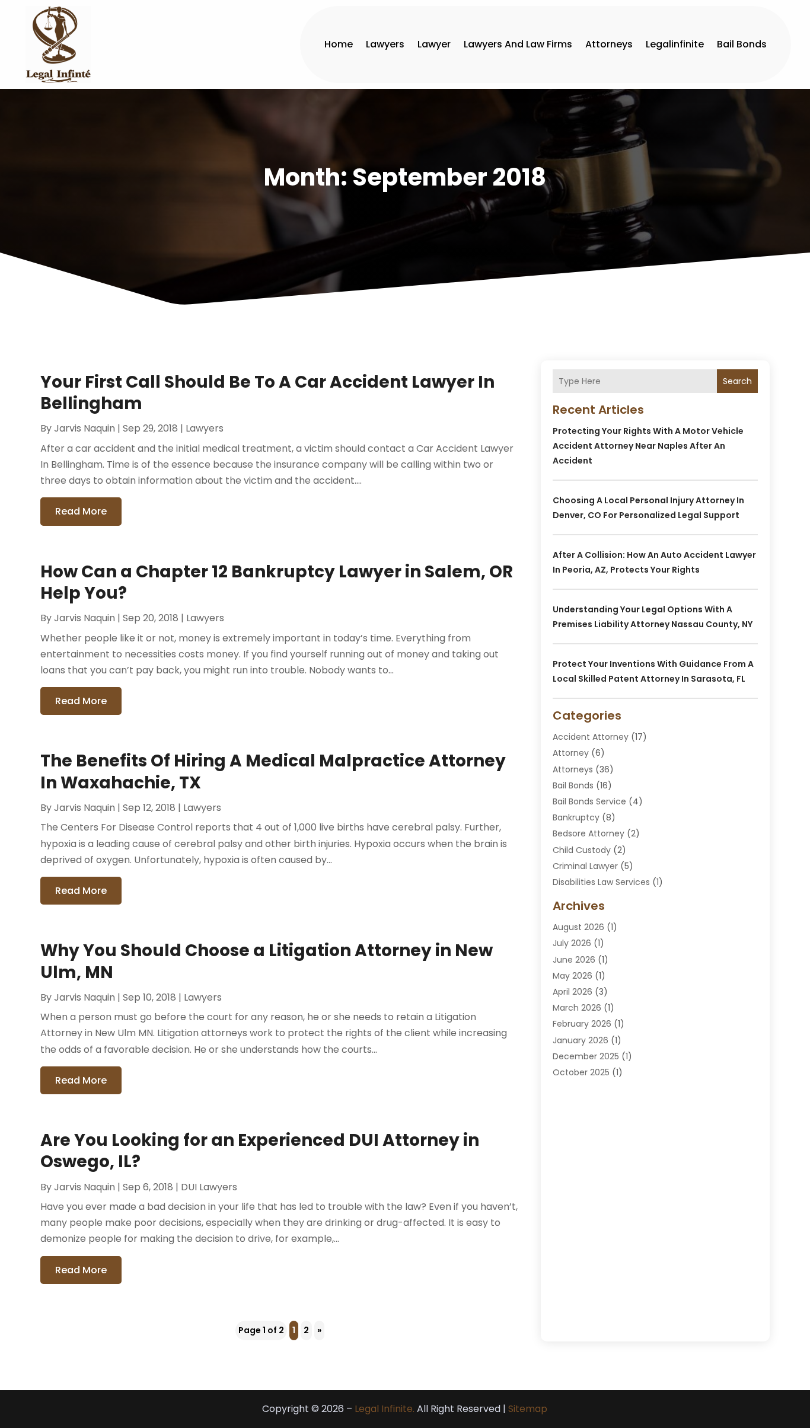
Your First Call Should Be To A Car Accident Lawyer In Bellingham (267, 392)
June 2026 (574, 960)
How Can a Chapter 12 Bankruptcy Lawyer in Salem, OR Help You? (276, 582)
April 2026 (572, 992)
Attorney (571, 753)
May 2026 (572, 976)
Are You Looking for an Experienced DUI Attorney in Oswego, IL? (259, 1151)
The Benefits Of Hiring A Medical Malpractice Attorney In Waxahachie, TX (273, 771)
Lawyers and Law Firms (518, 44)
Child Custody (582, 850)
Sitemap (527, 1409)
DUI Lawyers (209, 1187)
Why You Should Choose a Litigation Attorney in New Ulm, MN (266, 961)
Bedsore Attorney (588, 833)
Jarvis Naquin (84, 428)
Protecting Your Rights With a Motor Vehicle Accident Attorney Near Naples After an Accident (648, 446)
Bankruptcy (576, 817)
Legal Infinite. (384, 1409)
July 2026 (572, 943)
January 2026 (580, 1040)
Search (737, 381)
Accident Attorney (591, 737)
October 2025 (581, 1072)
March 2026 (577, 1008)
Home (338, 44)
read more (81, 511)
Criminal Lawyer (585, 866)
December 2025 (586, 1056)
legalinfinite (675, 44)
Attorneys (609, 44)
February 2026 (582, 1024)
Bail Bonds (742, 44)
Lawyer (434, 44)
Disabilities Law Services (601, 882)
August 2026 (578, 927)
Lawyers (385, 44)
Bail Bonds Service (589, 801)
